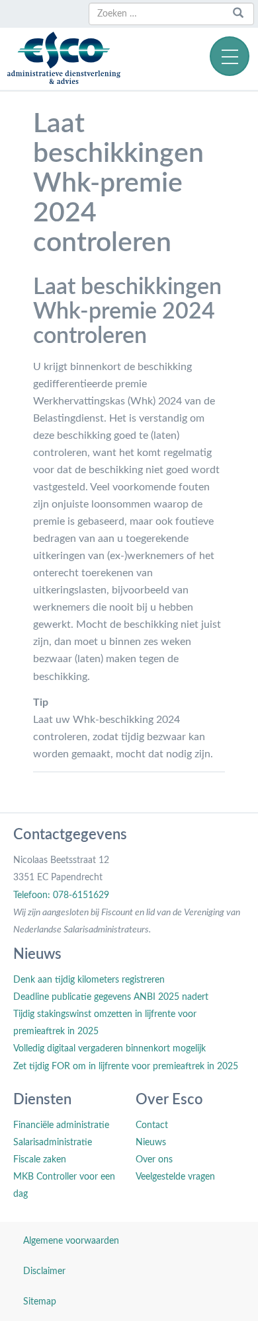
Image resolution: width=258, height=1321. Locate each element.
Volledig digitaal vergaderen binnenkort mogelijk (109, 1048)
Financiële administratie (61, 1125)
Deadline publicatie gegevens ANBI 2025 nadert (110, 997)
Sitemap (39, 1301)
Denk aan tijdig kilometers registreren (89, 980)
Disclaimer (44, 1271)
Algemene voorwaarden (71, 1241)
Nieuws (151, 1142)
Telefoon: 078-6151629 (61, 895)
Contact (152, 1125)
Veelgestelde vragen (175, 1177)
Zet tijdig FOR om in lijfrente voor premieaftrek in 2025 (125, 1066)
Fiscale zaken (39, 1159)
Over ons (154, 1159)
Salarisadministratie (52, 1142)
